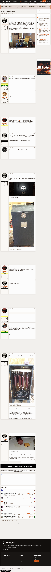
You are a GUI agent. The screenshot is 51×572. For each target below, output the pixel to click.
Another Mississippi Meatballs (44, 34)
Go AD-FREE (37, 561)
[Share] (33, 19)
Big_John (31, 498)
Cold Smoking (29, 3)
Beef (39, 37)
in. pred (5, 511)
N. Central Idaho (5, 89)
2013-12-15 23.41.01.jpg (13, 451)
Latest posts (39, 15)
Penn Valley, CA (5, 102)
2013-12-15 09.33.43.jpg (13, 404)
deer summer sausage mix (8, 509)
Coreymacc (31, 517)
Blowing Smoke (11, 3)
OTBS (40, 22)
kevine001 (5, 491)
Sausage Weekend (7, 497)
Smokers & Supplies (22, 3)
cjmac (5, 503)
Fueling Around (6, 517)
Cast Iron (47, 3)
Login (35, 557)
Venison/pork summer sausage (9, 489)
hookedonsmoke (4, 13)
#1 (34, 18)
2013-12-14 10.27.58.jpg (13, 48)
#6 (34, 147)
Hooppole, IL (6, 29)
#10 (34, 308)
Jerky (33, 3)
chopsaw (31, 514)
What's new (15, 1)
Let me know (7, 7)
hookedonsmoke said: (13, 311)
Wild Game (13, 511)
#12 (34, 353)
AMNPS (15, 25)
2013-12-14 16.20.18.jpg (13, 248)
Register (35, 559)
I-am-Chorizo (6, 514)
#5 (34, 133)
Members (35, 1)
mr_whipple (5, 495)
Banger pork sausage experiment (9, 516)
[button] (18, 1)
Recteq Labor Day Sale (43, 17)
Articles (25, 1)
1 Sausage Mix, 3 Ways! (8, 513)
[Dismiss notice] (49, 6)
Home (4, 557)
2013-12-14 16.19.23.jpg (13, 197)
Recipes (36, 3)
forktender (5, 507)
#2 (34, 76)
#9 (34, 281)
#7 (34, 173)
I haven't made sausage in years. (9, 506)
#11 (34, 323)
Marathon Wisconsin (5, 130)
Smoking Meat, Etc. (42, 3)
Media (30, 1)
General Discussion (42, 20)
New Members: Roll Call (4, 3)
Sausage (16, 3)
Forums (21, 1)
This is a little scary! (42, 39)
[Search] (49, 1)
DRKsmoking (31, 494)
